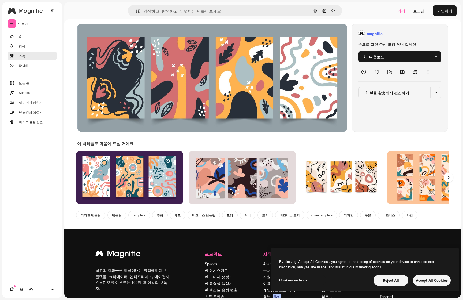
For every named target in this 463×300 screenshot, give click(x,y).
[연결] (12, 289)
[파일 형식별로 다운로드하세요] (436, 56)
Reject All (391, 280)
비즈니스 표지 (290, 215)
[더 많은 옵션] (428, 71)
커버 (247, 215)
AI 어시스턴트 (216, 270)
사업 (409, 215)
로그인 (418, 10)
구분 (368, 215)
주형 (160, 215)
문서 (267, 270)
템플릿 (117, 215)
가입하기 (444, 10)
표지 (265, 215)
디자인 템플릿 (91, 215)
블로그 (327, 296)
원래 (108, 34)
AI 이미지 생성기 (219, 276)
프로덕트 (213, 254)
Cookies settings (293, 280)
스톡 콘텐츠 (215, 296)
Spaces (211, 263)
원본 (271, 296)
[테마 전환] (31, 289)
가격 (401, 10)
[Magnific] (117, 255)
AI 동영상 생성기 (219, 283)
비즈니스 (388, 215)
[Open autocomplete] (135, 11)
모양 (230, 215)
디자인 (348, 215)
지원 (267, 276)
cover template (322, 215)
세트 (177, 215)
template (139, 215)
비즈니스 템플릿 (203, 215)
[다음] (448, 177)
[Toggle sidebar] (52, 10)
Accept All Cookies (432, 280)
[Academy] (21, 289)
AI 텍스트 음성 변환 (221, 289)
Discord (386, 296)
